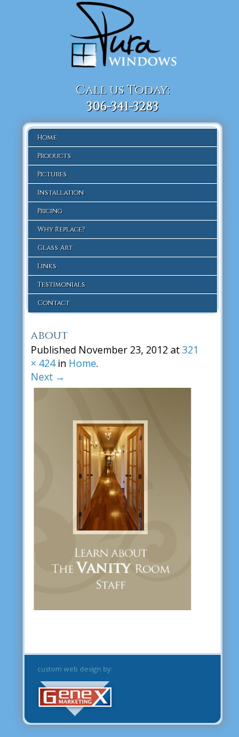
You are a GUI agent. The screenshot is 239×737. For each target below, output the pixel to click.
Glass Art (55, 247)
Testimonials (61, 284)
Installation (60, 192)
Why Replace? (61, 229)
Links (46, 266)
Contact (53, 303)
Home (47, 137)
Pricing (50, 211)
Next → (48, 377)
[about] (116, 606)
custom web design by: (75, 668)
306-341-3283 (122, 106)
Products (54, 156)
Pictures (52, 174)
